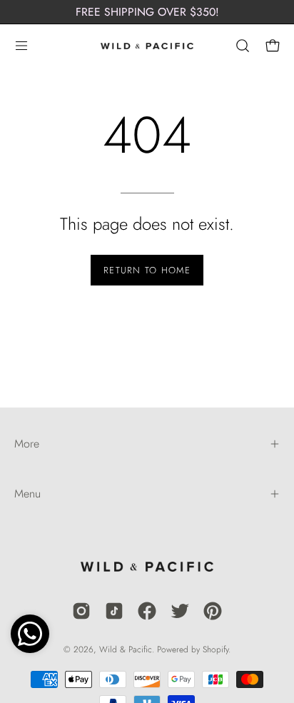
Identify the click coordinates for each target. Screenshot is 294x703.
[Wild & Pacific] (147, 45)
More (26, 443)
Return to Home (147, 270)
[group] (147, 12)
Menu (27, 493)
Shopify (215, 649)
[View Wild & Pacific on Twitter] (180, 611)
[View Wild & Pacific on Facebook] (147, 611)
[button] (241, 46)
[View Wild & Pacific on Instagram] (81, 611)
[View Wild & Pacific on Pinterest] (212, 611)
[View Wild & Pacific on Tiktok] (114, 611)
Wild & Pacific (125, 649)
